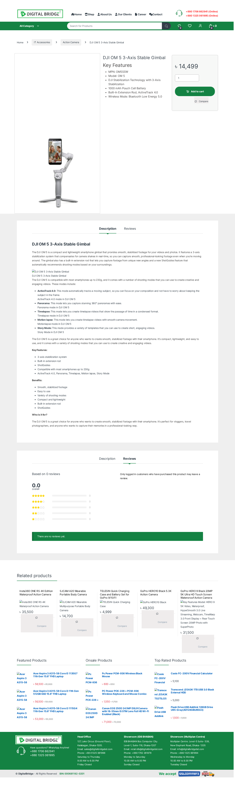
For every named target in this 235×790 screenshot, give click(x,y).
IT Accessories (42, 42)
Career (142, 14)
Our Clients (124, 14)
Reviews (130, 228)
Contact (157, 14)
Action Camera (71, 42)
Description (107, 228)
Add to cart (197, 91)
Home (78, 14)
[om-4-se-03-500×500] (57, 173)
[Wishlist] (190, 26)
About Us (106, 14)
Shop (91, 14)
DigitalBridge (25, 773)
